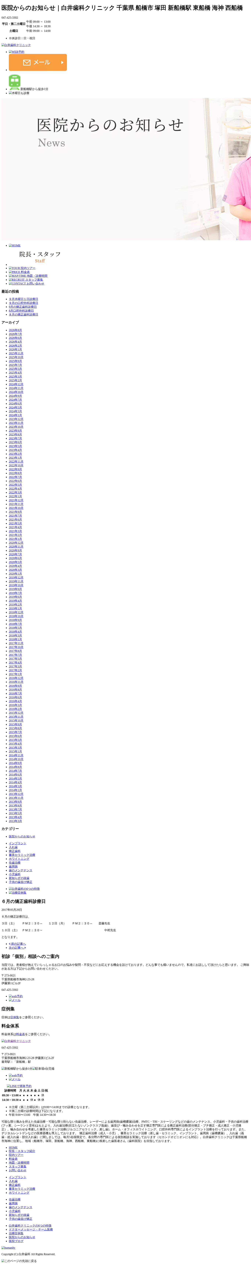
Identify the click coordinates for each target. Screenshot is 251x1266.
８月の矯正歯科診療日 (23, 314)
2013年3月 (15, 821)
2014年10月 (16, 759)
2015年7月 (15, 732)
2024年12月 (16, 384)
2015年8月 (15, 728)
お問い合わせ (17, 1170)
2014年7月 (15, 770)
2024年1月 (15, 415)
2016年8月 (15, 689)
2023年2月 (15, 453)
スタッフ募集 (17, 1166)
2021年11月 (16, 504)
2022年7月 (15, 477)
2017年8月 (15, 651)
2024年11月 (16, 388)
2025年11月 (16, 353)
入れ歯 (13, 847)
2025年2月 (15, 380)
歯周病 (13, 866)
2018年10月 (16, 616)
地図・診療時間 (19, 1162)
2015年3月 (15, 747)
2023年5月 (15, 446)
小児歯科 (15, 874)
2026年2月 (15, 345)
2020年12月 (16, 542)
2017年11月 (16, 643)
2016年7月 (15, 693)
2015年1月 (15, 751)
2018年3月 (15, 635)
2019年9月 (15, 589)
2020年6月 (15, 558)
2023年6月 (15, 442)
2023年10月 (16, 426)
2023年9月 (15, 430)
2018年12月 (16, 612)
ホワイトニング (19, 858)
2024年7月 (15, 399)
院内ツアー (16, 1154)
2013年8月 (15, 805)
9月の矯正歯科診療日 (23, 306)
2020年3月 (15, 569)
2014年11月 (16, 755)
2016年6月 (15, 697)
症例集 (14, 1017)
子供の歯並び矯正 (20, 882)
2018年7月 (15, 623)
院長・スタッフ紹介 (22, 1151)
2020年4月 (15, 565)
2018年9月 (15, 620)
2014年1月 (15, 790)
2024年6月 (15, 403)
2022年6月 (15, 480)
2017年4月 (15, 662)
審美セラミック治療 (22, 854)
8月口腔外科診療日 (21, 310)
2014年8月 (15, 766)
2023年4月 (15, 450)
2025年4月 (15, 372)
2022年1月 (15, 496)
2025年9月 (15, 361)
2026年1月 (15, 349)
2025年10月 (16, 357)
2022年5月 (15, 484)
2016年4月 (15, 701)
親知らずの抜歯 (19, 878)
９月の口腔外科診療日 (23, 302)
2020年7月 (15, 554)
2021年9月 (15, 511)
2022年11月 (16, 461)
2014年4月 (15, 782)
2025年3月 (15, 376)
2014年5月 (15, 778)
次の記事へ (16, 947)
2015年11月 (16, 716)
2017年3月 (15, 666)
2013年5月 (15, 813)
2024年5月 (15, 407)
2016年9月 (15, 685)
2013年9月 (15, 801)
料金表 (20, 1034)
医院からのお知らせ (22, 836)
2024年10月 (16, 392)
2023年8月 (15, 434)
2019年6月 (15, 596)
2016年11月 (16, 681)
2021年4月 (15, 527)
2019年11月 (16, 581)
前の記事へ (18, 943)
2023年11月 (16, 422)
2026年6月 (15, 337)
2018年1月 (15, 639)
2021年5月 (15, 523)
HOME (13, 1147)
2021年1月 (15, 538)
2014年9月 (15, 763)
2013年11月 (16, 797)
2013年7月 (15, 809)
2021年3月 (15, 531)
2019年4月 (15, 600)
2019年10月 (16, 585)
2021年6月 (15, 519)
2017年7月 (15, 654)
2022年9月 (15, 469)
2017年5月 (15, 658)
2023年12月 (16, 419)
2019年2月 (15, 604)
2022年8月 (15, 473)
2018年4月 (15, 631)
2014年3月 (15, 786)
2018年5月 (15, 627)
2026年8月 (15, 330)
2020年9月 (15, 550)
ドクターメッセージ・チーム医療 (31, 1229)
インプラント (17, 843)
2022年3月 (15, 492)
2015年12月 (16, 712)
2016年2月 (15, 708)
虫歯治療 (15, 862)
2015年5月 (15, 739)
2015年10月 (16, 720)
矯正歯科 (15, 851)
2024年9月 (15, 395)
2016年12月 (16, 678)
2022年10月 (16, 465)
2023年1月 (15, 457)
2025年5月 (15, 368)
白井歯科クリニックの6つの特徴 (30, 1225)
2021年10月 (16, 507)
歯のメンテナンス (20, 870)
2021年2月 (15, 535)
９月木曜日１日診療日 (23, 299)
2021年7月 (15, 515)
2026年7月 (15, 334)
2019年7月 (15, 593)
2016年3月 (15, 705)
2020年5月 (15, 562)
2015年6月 (15, 736)
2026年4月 (15, 341)
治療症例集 (16, 1233)
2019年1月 (15, 608)
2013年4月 (15, 817)
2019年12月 (16, 577)
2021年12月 (16, 500)
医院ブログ (16, 1241)
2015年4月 (15, 743)
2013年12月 (16, 794)
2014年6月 (15, 774)
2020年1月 (15, 573)
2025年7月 (15, 364)
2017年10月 (16, 647)
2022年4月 (15, 488)
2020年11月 (16, 546)
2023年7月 (15, 438)
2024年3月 (15, 411)
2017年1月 (15, 674)
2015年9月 (15, 724)
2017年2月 (15, 670)
